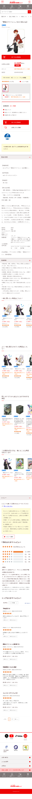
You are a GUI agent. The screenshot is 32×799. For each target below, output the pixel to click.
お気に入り (20, 776)
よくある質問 (5, 761)
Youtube (11, 738)
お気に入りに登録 (16, 127)
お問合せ (4, 765)
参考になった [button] (6, 636)
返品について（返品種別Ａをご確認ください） (16, 112)
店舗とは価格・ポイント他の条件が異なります (13, 770)
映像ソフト (24, 16)
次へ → (16, 719)
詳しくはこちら (8, 506)
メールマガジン (25, 739)
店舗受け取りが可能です (10, 115)
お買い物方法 (5, 757)
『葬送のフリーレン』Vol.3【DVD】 (13, 95)
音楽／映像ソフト (13, 16)
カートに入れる (16, 57)
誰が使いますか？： (7, 656)
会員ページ (12, 776)
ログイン (29, 3)
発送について (8, 109)
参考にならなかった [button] (13, 636)
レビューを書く (25, 81)
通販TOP (3, 16)
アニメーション (6, 27)
